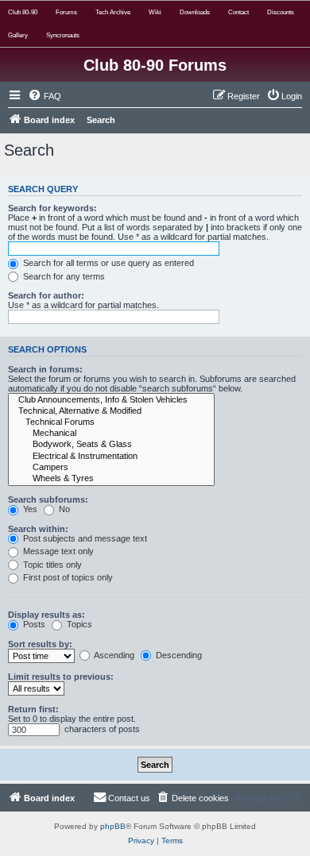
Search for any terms (63, 276)
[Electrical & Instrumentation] (111, 456)
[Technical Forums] (111, 422)
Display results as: (46, 614)
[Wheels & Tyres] (111, 478)
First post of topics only (67, 577)
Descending (177, 655)
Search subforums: (48, 499)
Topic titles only (51, 564)
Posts (33, 624)
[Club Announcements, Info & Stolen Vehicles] (111, 400)
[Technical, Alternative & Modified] (111, 411)
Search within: (38, 529)
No (63, 509)
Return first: (33, 709)
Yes (29, 509)
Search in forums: (45, 369)
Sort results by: (40, 644)
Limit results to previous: (61, 676)
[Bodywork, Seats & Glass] (111, 444)
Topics (78, 624)
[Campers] (111, 467)
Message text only (57, 551)
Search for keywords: (52, 208)
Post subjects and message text (84, 538)
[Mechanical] (111, 433)
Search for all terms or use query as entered (107, 263)
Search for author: (46, 295)
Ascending (113, 655)
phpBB (113, 826)
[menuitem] (44, 96)
